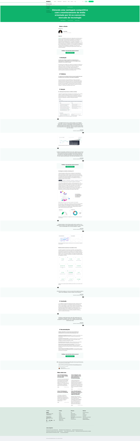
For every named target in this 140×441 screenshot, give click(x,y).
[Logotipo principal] (48, 1)
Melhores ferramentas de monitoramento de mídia (52, 432)
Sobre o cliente (48, 5)
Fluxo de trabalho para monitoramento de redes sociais (76, 417)
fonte (58, 402)
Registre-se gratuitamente (70, 52)
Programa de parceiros (86, 412)
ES (49, 421)
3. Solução (47, 9)
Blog (75, 1)
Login (86, 1)
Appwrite (59, 38)
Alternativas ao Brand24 (62, 418)
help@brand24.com (48, 414)
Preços (69, 1)
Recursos (60, 413)
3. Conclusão (48, 10)
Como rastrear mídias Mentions (64, 432)
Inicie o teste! (91, 1)
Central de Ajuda (73, 413)
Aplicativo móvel (61, 419)
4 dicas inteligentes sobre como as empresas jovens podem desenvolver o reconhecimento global (76, 376)
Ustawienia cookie (61, 420)
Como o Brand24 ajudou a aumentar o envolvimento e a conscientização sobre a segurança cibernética (76, 393)
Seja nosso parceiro (85, 418)
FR (50, 421)
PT (46, 421)
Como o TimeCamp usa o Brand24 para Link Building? (62, 392)
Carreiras (84, 413)
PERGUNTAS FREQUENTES (86, 419)
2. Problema (47, 8)
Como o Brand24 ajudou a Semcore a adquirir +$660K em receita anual (62, 376)
